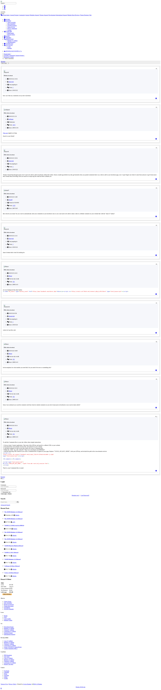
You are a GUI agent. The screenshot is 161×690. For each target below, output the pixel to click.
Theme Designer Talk (85, 15)
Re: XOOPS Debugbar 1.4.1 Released (13, 512)
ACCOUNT (9, 45)
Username (3, 485)
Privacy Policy (12, 684)
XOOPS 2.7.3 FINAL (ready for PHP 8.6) (14, 525)
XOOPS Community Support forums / (14, 55)
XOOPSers (7, 607)
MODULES (9, 39)
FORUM (8, 31)
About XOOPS (11, 22)
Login (9, 46)
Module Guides (8, 620)
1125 (14, 205)
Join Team (6, 656)
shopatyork (12, 316)
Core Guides (7, 618)
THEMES (8, 37)
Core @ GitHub (8, 641)
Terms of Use (4, 684)
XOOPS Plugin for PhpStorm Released (14, 545)
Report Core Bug (8, 664)
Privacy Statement (12, 28)
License (9, 30)
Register (9, 48)
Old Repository (11, 42)
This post (5, 133)
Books (5, 615)
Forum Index (6, 15)
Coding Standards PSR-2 (10, 648)
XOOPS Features (12, 25)
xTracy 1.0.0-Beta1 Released (11, 572)
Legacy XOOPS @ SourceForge (13, 647)
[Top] (156, 98)
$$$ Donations (8, 655)
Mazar (10, 276)
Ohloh (5, 677)
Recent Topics (11, 34)
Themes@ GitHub (9, 630)
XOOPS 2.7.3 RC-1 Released (11, 552)
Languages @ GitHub (10, 631)
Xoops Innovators (9, 606)
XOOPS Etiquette (9, 609)
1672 (14, 125)
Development (52, 15)
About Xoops (7, 601)
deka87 (11, 200)
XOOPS (7, 21)
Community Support (24, 15)
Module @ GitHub (12, 40)
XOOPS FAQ (9, 43)
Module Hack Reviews (73, 15)
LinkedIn (6, 672)
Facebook (6, 671)
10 (156, 416)
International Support (61, 15)
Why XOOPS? (11, 24)
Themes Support (43, 15)
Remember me (6, 492)
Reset (9, 493)
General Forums (14, 15)
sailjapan (11, 119)
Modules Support (34, 15)
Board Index (10, 33)
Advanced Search (5, 505)
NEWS (7, 36)
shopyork (11, 81)
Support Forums (8, 633)
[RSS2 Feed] (37, 684)
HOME (8, 19)
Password (3, 488)
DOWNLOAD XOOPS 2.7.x (13, 51)
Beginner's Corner (9, 57)
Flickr (5, 674)
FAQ (5, 617)
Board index (7, 54)
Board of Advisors (9, 604)
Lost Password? (85, 495)
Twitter (6, 678)
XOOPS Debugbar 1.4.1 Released (13, 559)
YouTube (6, 675)
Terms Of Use (11, 27)
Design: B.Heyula (80, 687)
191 (14, 281)
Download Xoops (9, 627)
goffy (13, 522)
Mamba (17, 515)
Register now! (75, 495)
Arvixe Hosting (27, 684)
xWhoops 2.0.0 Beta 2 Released (12, 566)
